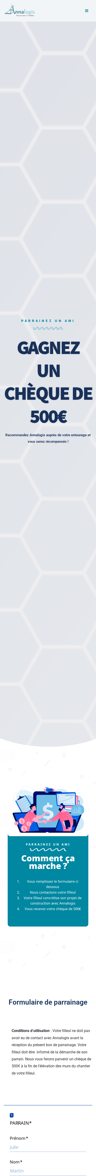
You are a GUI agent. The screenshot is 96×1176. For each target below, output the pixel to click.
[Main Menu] (86, 11)
